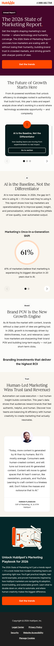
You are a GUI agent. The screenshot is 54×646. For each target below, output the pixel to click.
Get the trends (35, 64)
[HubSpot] (8, 3)
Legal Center (18, 627)
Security (15, 633)
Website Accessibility (33, 633)
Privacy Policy (35, 627)
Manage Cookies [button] (27, 638)
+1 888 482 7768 (44, 3)
